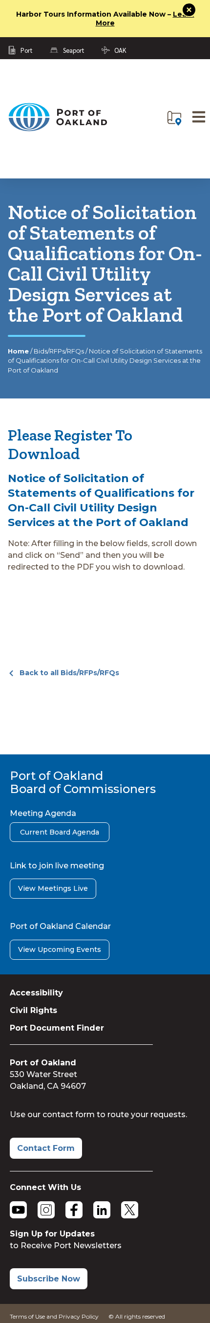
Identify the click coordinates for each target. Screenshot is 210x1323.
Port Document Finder (57, 1028)
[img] (174, 118)
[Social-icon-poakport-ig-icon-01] (46, 1209)
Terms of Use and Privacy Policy (54, 1316)
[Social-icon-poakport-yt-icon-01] (18, 1209)
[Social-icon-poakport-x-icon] (129, 1209)
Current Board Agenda (59, 832)
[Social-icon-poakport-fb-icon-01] (74, 1209)
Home (18, 351)
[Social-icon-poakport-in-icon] (101, 1209)
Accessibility (36, 992)
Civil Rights (33, 1010)
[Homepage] (57, 129)
